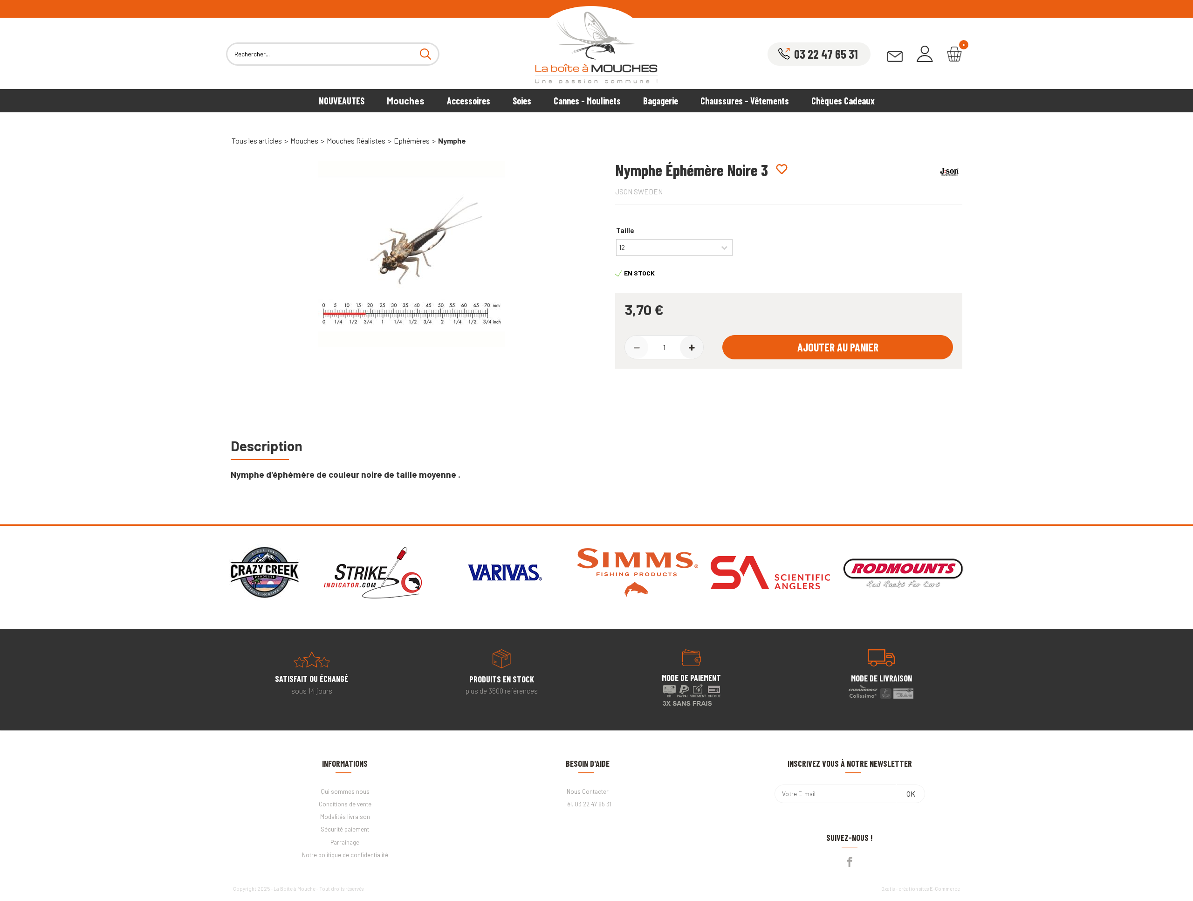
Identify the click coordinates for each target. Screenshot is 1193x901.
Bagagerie (660, 100)
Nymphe (452, 140)
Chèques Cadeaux (843, 100)
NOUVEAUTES (341, 100)
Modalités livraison (345, 816)
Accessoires (468, 100)
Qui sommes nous (345, 791)
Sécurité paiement (345, 829)
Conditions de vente (345, 804)
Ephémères (412, 140)
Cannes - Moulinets (587, 100)
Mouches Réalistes (356, 140)
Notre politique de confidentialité (345, 855)
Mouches (406, 100)
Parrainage (344, 842)
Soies (522, 100)
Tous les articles (257, 140)
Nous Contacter (588, 791)
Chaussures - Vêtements (744, 100)
